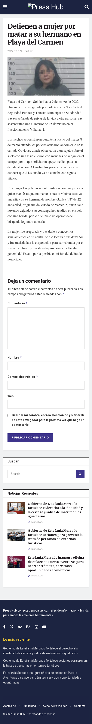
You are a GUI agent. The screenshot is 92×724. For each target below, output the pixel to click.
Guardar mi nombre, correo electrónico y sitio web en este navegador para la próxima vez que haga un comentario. (48, 420)
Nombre (14, 357)
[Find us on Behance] (28, 627)
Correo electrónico (22, 377)
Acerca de (9, 706)
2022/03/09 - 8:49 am (20, 51)
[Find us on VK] (20, 627)
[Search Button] (87, 7)
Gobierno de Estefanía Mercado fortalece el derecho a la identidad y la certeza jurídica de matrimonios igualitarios (55, 510)
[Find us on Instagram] (36, 627)
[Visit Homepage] (46, 7)
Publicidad (29, 706)
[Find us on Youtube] (44, 627)
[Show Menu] (5, 7)
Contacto (80, 706)
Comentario (17, 303)
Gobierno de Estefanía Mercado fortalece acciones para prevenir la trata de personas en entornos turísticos (55, 537)
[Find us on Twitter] (11, 627)
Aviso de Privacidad (55, 706)
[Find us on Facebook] (4, 627)
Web (10, 396)
